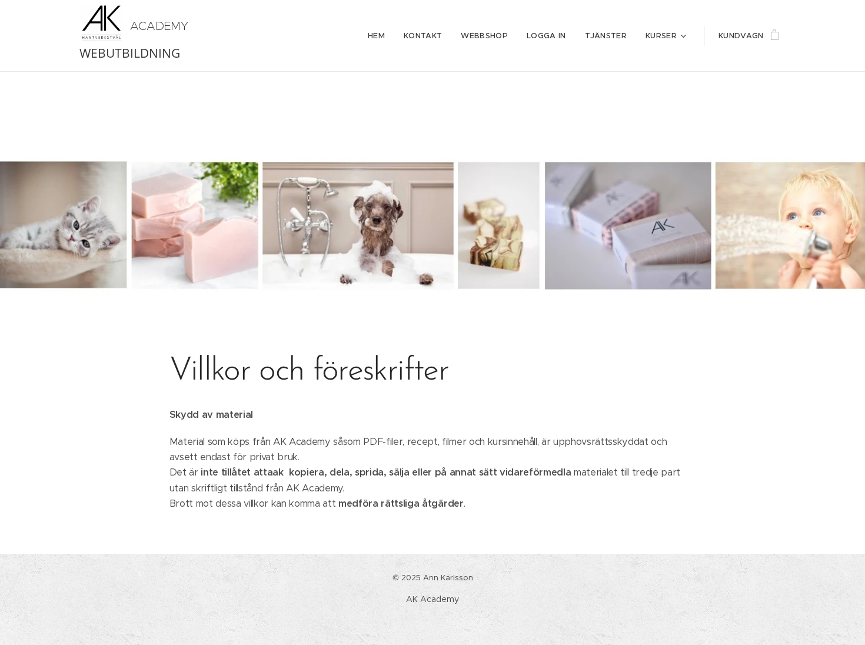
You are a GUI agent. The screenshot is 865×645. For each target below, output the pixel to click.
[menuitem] (379, 36)
